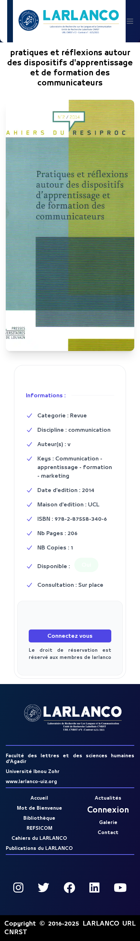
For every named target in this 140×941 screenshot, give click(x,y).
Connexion (108, 810)
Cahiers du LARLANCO (39, 838)
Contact (108, 832)
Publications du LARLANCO (39, 848)
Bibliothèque (39, 818)
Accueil (39, 798)
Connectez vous (70, 635)
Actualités (108, 798)
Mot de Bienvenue (39, 808)
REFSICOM (39, 828)
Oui (86, 564)
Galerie (108, 822)
